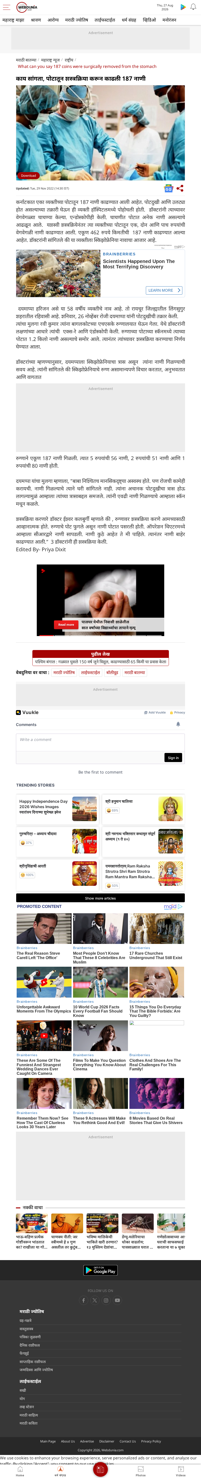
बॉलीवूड (112, 672)
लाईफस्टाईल (105, 20)
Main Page (48, 1441)
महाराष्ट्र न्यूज (50, 60)
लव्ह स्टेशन (27, 1406)
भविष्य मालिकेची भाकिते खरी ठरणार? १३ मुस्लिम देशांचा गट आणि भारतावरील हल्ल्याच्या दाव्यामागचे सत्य (102, 1242)
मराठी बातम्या (26, 60)
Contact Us (128, 1441)
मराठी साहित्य (29, 1415)
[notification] (193, 7)
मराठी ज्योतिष (76, 20)
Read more (66, 625)
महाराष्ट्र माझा (13, 20)
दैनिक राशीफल (30, 1345)
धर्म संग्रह (129, 20)
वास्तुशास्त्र (26, 1328)
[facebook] (83, 1300)
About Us (68, 1441)
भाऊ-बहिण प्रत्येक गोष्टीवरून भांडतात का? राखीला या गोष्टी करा (32, 1242)
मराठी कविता (29, 1423)
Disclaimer (106, 1441)
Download (28, 175)
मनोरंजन (169, 20)
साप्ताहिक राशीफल (33, 1361)
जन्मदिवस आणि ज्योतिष (36, 1369)
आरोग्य (53, 20)
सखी (23, 1390)
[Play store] (183, 7)
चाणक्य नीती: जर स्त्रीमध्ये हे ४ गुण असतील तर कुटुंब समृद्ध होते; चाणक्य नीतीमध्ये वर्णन (65, 1242)
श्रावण (36, 20)
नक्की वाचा (33, 1207)
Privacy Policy (151, 1441)
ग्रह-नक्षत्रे (25, 1320)
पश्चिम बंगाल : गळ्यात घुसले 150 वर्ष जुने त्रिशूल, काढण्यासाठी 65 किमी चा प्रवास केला (100, 661)
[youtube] (106, 1300)
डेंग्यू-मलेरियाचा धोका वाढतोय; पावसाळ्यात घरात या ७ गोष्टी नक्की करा (137, 1242)
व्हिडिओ (149, 20)
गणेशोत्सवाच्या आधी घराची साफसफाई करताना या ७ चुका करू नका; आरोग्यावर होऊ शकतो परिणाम (172, 1242)
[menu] (8, 7)
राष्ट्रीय (69, 60)
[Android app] (100, 1270)
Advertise (87, 1441)
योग (22, 1398)
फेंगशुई (24, 1353)
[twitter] (94, 1300)
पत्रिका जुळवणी (30, 1336)
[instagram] (117, 1300)
